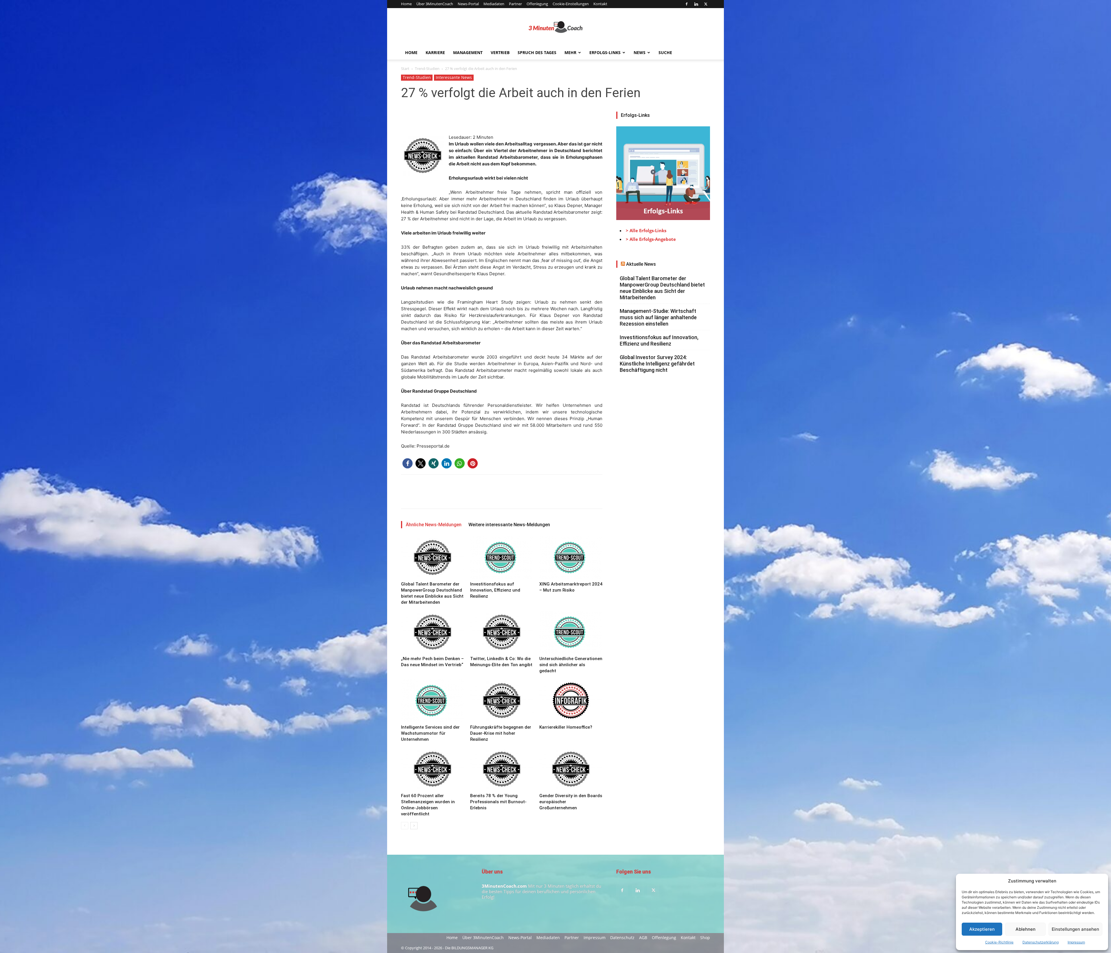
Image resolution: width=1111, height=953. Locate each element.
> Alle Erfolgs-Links (646, 230)
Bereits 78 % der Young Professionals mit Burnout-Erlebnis (498, 801)
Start (405, 68)
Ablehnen (1025, 929)
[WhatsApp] (447, 117)
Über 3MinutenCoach (434, 3)
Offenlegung (537, 3)
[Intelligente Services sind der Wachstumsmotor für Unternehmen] (432, 700)
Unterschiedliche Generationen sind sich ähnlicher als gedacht (570, 664)
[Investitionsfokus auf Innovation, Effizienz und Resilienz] (501, 557)
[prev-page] (404, 825)
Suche (665, 52)
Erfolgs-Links (605, 52)
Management (468, 52)
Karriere (435, 52)
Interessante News (454, 77)
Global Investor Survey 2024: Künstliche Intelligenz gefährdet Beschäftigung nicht (657, 363)
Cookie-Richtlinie (999, 942)
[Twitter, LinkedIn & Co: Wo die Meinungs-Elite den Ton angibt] (501, 632)
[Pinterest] (433, 117)
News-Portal (468, 3)
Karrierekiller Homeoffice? (565, 727)
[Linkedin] (696, 4)
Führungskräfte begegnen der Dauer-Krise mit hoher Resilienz (500, 733)
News (639, 52)
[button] (407, 463)
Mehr (570, 52)
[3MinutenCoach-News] (555, 27)
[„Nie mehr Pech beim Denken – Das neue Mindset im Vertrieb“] (432, 632)
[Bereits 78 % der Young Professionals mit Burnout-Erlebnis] (501, 769)
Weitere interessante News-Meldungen (509, 524)
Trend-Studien (427, 68)
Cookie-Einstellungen (571, 3)
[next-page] (413, 825)
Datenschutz (622, 937)
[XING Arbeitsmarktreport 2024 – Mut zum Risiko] (570, 557)
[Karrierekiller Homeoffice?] (570, 700)
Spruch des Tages (537, 52)
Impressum (1076, 942)
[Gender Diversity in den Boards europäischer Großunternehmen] (570, 769)
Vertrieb (500, 52)
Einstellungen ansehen (1075, 929)
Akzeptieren (982, 929)
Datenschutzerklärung (1040, 942)
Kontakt (600, 3)
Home (406, 3)
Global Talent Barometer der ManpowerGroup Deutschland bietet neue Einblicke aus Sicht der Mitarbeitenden (662, 287)
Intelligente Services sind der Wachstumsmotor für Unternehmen (430, 733)
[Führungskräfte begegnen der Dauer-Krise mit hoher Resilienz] (501, 700)
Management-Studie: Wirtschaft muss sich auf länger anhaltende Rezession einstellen (658, 317)
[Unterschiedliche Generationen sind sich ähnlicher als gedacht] (570, 632)
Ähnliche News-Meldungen (433, 524)
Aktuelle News (641, 264)
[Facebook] (686, 4)
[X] (705, 4)
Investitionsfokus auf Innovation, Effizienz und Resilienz (495, 590)
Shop (705, 937)
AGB (643, 937)
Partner (515, 3)
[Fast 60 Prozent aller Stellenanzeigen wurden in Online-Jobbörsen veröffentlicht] (432, 769)
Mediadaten (493, 3)
